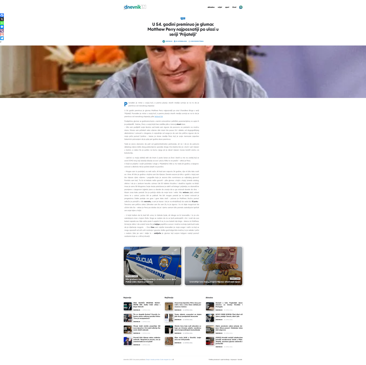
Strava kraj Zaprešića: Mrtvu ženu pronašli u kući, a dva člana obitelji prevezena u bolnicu (188, 305)
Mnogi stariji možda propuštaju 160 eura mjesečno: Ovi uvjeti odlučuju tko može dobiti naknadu (146, 328)
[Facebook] (2, 15)
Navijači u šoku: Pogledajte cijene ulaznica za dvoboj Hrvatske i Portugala (229, 305)
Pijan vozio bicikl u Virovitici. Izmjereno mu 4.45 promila (188, 338)
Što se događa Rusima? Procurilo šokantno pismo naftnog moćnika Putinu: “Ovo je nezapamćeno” (146, 316)
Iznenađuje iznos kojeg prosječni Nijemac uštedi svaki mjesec (215, 282)
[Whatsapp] (2, 23)
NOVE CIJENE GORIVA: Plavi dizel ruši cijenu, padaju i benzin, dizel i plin (229, 315)
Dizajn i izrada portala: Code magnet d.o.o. (159, 359)
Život (234, 7)
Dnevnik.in (169, 41)
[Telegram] (2, 38)
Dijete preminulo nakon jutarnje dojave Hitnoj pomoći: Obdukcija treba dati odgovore (229, 328)
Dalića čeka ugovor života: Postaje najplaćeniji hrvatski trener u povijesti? (230, 14)
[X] (2, 19)
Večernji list (159, 117)
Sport (227, 7)
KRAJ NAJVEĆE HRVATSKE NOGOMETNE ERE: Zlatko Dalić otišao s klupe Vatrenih (146, 305)
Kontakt (240, 359)
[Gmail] (2, 34)
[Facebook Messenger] (2, 27)
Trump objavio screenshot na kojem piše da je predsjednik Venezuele (188, 315)
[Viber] (2, 31)
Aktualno (211, 7)
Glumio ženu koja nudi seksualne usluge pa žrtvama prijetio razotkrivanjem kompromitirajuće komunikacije (188, 328)
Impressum (233, 359)
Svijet (220, 7)
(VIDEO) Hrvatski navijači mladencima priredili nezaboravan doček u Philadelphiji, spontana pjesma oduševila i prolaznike (229, 340)
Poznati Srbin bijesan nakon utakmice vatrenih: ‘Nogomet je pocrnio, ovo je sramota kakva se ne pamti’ (146, 339)
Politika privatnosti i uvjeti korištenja (219, 359)
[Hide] (1, 42)
